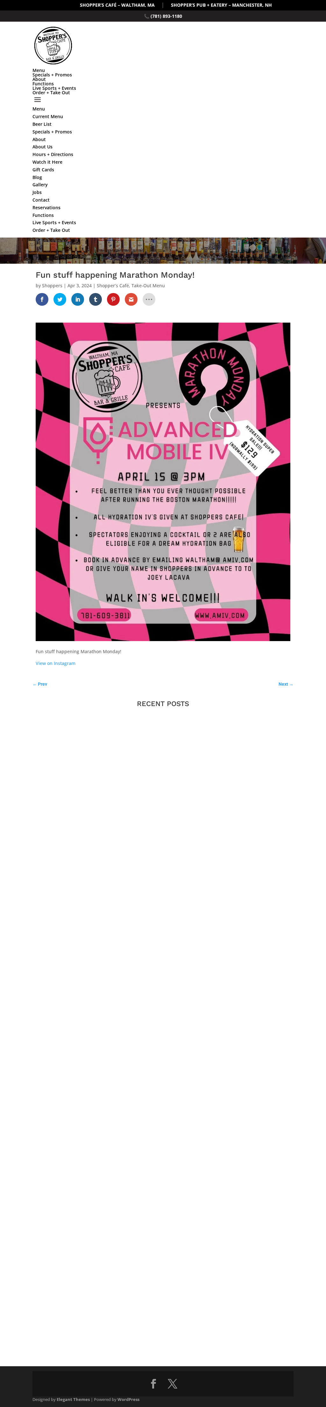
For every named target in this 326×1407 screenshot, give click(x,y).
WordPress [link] (128, 1399)
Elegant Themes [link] (73, 1399)
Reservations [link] (46, 207)
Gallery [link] (40, 185)
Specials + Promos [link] (52, 75)
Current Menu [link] (47, 116)
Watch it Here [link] (47, 162)
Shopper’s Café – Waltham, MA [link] (117, 5)
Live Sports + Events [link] (54, 88)
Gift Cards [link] (43, 170)
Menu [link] (38, 70)
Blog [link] (37, 177)
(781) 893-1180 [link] (166, 16)
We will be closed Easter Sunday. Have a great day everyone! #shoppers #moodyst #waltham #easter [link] (140, 1309)
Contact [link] (41, 200)
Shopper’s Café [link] (113, 285)
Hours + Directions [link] (52, 154)
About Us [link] (42, 147)
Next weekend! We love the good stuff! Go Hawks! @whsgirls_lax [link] (103, 888)
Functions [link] (43, 84)
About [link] (39, 79)
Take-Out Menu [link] (148, 285)
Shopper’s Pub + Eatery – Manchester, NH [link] (221, 5)
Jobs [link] (37, 192)
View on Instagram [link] (55, 663)
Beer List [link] (42, 124)
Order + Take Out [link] (51, 92)
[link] (42, 299)
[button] (162, 100)
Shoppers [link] (52, 285)
